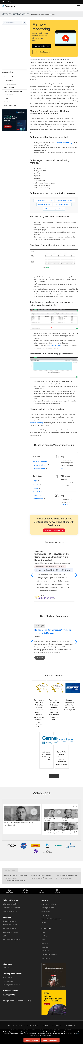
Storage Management (10, 932)
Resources (37, 14)
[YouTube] (13, 994)
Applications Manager (10, 84)
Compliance (56, 1025)
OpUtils (6, 98)
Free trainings (7, 977)
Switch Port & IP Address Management (66, 875)
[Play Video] (22, 813)
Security (45, 1025)
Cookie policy (14, 1029)
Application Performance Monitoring (15, 880)
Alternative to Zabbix (10, 911)
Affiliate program (29, 1029)
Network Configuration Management (41, 875)
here (78, 1033)
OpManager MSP (8, 77)
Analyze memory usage (62, 204)
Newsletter (43, 1029)
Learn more (40, 657)
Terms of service (32, 1025)
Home (32, 14)
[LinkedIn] (5, 994)
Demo (43, 932)
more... (54, 776)
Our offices (69, 1029)
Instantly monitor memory (43, 200)
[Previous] (73, 806)
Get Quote (45, 936)
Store (43, 939)
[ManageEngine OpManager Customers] (41, 849)
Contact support (8, 981)
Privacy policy (70, 1025)
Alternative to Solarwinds (11, 908)
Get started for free (42, 46)
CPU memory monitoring (64, 143)
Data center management (11, 939)
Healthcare (45, 915)
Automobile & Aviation (49, 904)
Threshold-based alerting (64, 200)
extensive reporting (36, 423)
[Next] (76, 806)
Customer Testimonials (49, 954)
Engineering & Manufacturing (51, 919)
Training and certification (11, 985)
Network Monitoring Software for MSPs (41, 878)
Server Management (10, 925)
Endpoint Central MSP (10, 105)
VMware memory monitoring (54, 209)
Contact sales (56, 1029)
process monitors (55, 345)
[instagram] (9, 994)
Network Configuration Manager (13, 91)
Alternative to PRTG (9, 904)
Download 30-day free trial (54, 530)
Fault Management (9, 928)
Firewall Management (11, 878)
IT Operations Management (63, 878)
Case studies (46, 958)
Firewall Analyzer (8, 95)
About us (6, 968)
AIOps (5, 936)
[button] (75, 575)
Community (45, 951)
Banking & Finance (48, 908)
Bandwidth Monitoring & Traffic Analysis (16, 875)
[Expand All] (24, 22)
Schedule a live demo (43, 52)
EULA (20, 1025)
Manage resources (44, 204)
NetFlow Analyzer (9, 87)
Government (46, 911)
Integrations (45, 947)
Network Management (10, 921)
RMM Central (7, 102)
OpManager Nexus (9, 80)
